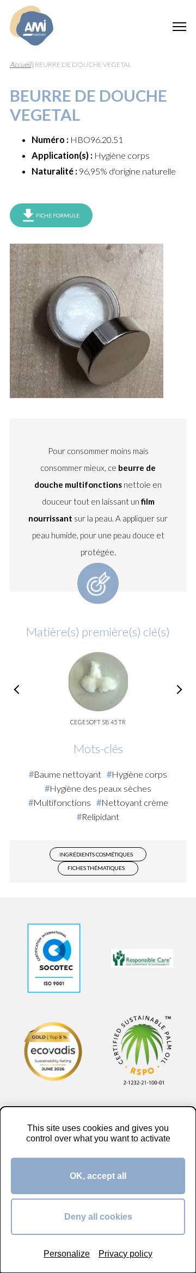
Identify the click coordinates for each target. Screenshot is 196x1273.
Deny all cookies (98, 1216)
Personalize (67, 1253)
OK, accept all (98, 1176)
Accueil (20, 64)
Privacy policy (125, 1253)
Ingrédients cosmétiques (96, 854)
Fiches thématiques (96, 868)
